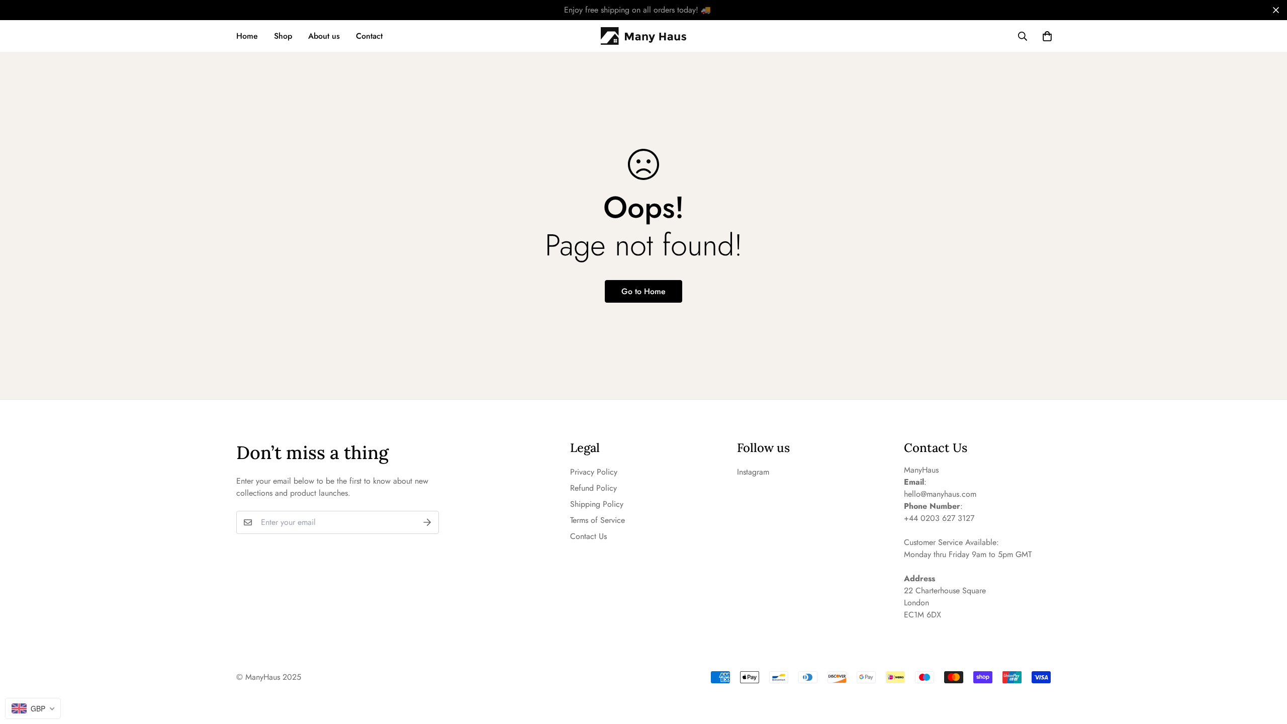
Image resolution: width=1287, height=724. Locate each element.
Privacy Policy (593, 472)
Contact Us (588, 536)
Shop (283, 36)
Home (247, 36)
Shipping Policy (596, 504)
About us (324, 36)
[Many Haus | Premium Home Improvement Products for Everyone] (643, 36)
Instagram (753, 472)
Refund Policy (593, 488)
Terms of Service (597, 520)
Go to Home (643, 291)
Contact (369, 36)
